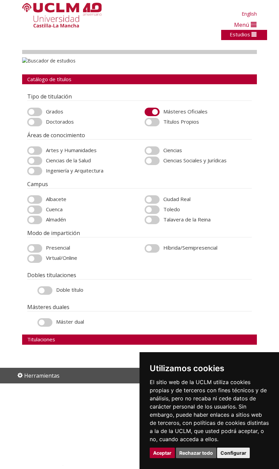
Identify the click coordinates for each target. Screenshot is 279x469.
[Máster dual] (44, 322)
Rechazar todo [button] (196, 453)
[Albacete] (34, 199)
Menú (242, 25)
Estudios (240, 34)
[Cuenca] (34, 209)
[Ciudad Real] (152, 199)
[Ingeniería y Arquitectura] (34, 171)
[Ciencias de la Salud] (34, 161)
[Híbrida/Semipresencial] (152, 248)
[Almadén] (34, 220)
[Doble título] (44, 290)
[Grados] (34, 112)
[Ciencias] (152, 150)
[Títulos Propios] (152, 122)
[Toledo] (152, 209)
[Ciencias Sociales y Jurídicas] (152, 161)
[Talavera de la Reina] (152, 220)
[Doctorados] (34, 122)
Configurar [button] (233, 453)
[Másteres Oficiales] (152, 112)
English (249, 14)
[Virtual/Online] (34, 258)
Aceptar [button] (162, 453)
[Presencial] (34, 248)
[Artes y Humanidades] (34, 150)
